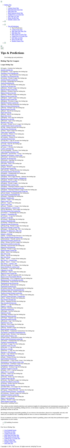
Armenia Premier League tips (9, 80)
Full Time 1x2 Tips (13, 16)
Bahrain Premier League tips (9, 89)
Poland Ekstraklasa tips (7, 309)
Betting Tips (7, 5)
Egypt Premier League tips (8, 168)
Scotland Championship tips (9, 342)
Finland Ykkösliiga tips (7, 198)
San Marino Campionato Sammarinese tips (13, 332)
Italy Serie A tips (5, 253)
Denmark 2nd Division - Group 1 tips (11, 155)
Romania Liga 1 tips (6, 322)
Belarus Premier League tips (9, 96)
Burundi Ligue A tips (7, 122)
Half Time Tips (12, 11)
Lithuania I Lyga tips (7, 270)
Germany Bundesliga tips (8, 221)
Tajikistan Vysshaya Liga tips (9, 368)
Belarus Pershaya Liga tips (8, 93)
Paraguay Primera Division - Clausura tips (13, 296)
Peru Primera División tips (8, 299)
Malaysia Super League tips (9, 273)
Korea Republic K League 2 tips (10, 267)
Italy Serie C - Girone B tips (9, 260)
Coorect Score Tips (9, 433)
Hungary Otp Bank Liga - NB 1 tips (11, 230)
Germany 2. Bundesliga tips (9, 214)
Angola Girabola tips (7, 70)
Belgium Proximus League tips (10, 102)
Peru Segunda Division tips (8, 303)
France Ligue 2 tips (6, 204)
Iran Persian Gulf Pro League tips (10, 244)
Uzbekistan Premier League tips (10, 395)
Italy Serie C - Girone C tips (9, 263)
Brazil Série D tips (6, 116)
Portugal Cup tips (6, 313)
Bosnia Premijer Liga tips (8, 109)
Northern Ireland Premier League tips (11, 293)
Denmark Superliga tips (7, 162)
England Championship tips (9, 175)
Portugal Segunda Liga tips (8, 319)
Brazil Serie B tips (6, 112)
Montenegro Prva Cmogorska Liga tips (12, 280)
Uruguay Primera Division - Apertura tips (13, 391)
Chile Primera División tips (8, 129)
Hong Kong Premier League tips (10, 227)
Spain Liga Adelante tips (8, 355)
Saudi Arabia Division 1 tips (9, 336)
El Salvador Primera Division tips (10, 171)
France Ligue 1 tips (6, 201)
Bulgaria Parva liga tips (7, 119)
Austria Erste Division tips (8, 86)
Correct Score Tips (13, 8)
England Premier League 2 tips (10, 185)
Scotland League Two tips (8, 345)
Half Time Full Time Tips (15, 9)
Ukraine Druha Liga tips (8, 378)
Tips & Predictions (13, 26)
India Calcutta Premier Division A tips (12, 237)
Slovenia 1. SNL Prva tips (8, 352)
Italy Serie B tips (5, 257)
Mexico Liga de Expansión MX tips (11, 276)
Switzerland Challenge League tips (11, 365)
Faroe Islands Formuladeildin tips (10, 194)
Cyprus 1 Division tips (7, 148)
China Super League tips (8, 132)
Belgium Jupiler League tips (9, 99)
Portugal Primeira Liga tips (8, 316)
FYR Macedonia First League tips (10, 211)
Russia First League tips (7, 326)
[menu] (2, 48)
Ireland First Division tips (8, 247)
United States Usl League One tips (11, 388)
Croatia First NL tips (6, 145)
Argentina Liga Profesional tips (10, 76)
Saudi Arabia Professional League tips (12, 339)
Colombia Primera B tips (8, 139)
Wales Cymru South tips (8, 398)
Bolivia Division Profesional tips (10, 106)
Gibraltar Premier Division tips (9, 224)
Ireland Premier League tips (9, 250)
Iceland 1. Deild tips (6, 234)
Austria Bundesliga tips (7, 83)
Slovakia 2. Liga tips (7, 349)
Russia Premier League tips (8, 329)
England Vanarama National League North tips (14, 191)
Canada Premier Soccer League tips (11, 125)
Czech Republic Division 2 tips (10, 152)
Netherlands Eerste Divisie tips (9, 283)
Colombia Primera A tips (8, 135)
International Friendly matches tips (11, 240)
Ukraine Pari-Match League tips (10, 381)
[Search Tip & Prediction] (5, 21)
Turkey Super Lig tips (7, 375)
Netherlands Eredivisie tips (8, 286)
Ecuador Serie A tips (6, 165)
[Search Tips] (5, 43)
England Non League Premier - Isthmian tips (13, 178)
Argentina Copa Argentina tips (9, 73)
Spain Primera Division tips (8, 358)
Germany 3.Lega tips (7, 217)
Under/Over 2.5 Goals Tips (16, 14)
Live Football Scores (10, 430)
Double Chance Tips (14, 19)
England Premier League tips (9, 181)
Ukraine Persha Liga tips (8, 385)
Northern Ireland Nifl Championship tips (12, 290)
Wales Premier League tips (8, 401)
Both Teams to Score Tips (15, 13)
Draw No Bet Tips (13, 18)
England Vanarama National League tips (12, 188)
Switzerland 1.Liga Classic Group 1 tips (12, 362)
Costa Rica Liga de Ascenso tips (10, 142)
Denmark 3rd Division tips (8, 158)
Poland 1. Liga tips (6, 306)
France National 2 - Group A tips (10, 208)
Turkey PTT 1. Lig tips (7, 372)
